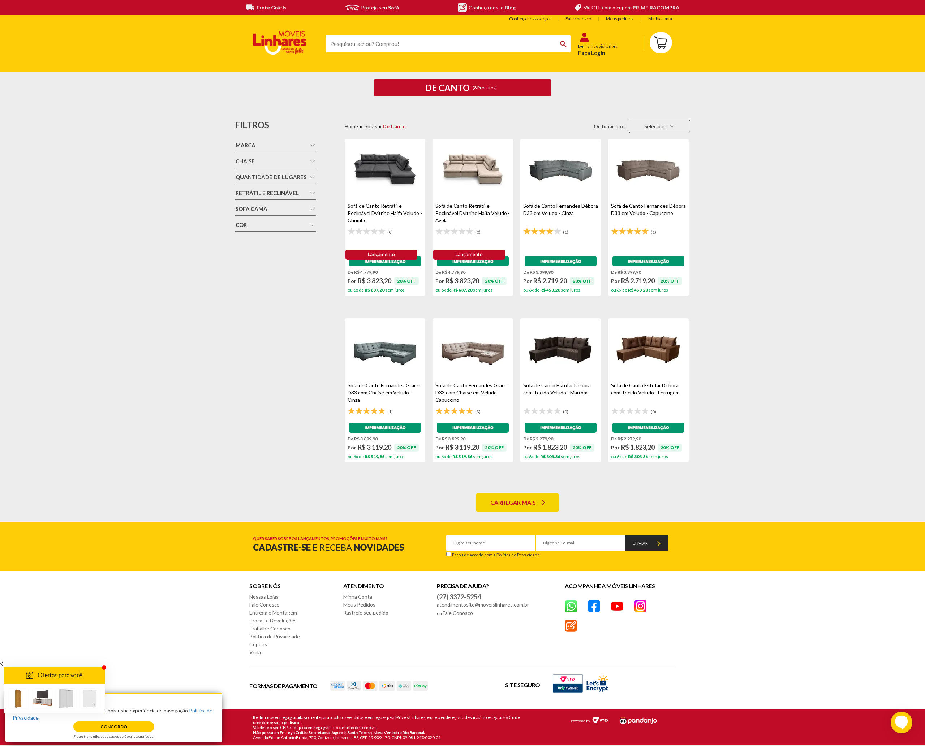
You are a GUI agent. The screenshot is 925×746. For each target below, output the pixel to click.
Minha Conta (357, 597)
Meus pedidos (619, 18)
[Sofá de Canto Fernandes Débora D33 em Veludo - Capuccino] (648, 170)
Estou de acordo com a (496, 554)
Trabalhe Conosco (270, 628)
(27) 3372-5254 (459, 597)
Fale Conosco (264, 604)
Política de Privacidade (518, 554)
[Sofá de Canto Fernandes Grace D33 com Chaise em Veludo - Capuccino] (473, 350)
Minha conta (660, 18)
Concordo (113, 726)
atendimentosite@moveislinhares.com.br (483, 604)
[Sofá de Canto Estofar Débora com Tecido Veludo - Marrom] (560, 350)
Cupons (258, 644)
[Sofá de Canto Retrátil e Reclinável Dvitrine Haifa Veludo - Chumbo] (385, 170)
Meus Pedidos (359, 604)
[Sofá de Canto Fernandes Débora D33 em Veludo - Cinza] (560, 170)
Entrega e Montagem (273, 612)
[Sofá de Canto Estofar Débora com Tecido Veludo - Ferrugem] (648, 350)
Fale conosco (578, 18)
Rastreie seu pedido (365, 612)
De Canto (394, 126)
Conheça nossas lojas (530, 18)
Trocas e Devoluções (273, 620)
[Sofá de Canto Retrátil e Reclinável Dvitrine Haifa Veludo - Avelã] (473, 170)
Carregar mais (513, 502)
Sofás (371, 126)
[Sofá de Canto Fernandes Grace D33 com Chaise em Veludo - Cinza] (385, 350)
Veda (255, 652)
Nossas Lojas (264, 597)
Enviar (640, 543)
